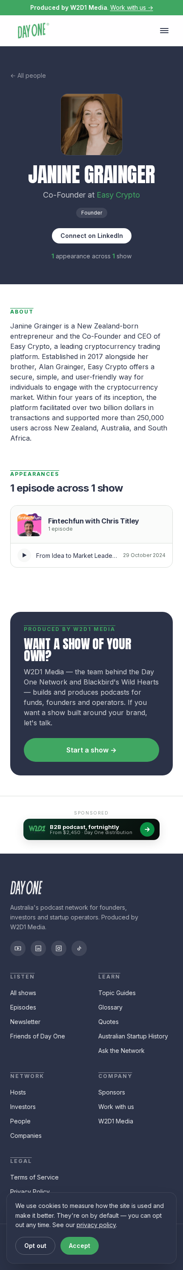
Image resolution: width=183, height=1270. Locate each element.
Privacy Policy (30, 1191)
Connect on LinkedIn (91, 235)
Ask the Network (121, 1050)
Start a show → (91, 750)
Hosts (18, 1092)
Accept (79, 1245)
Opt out (35, 1245)
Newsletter (25, 1021)
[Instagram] (58, 948)
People (20, 1121)
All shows (23, 992)
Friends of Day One (37, 1036)
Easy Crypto (118, 194)
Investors (23, 1106)
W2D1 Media (115, 1121)
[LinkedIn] (38, 948)
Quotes (108, 1021)
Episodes (23, 1007)
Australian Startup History (133, 1036)
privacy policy (96, 1224)
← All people (28, 75)
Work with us (116, 1106)
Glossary (110, 1007)
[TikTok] (79, 948)
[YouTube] (18, 948)
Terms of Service (34, 1177)
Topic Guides (117, 992)
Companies (26, 1135)
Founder (91, 212)
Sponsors (111, 1092)
